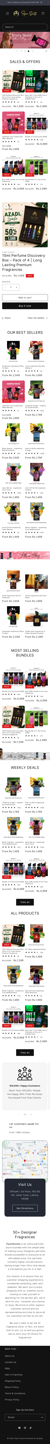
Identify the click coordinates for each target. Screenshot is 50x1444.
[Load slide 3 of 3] (28, 51)
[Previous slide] (17, 51)
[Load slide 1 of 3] (21, 51)
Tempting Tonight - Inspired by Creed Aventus (35, 406)
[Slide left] (19, 1114)
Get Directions (25, 1208)
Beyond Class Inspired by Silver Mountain (34, 992)
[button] (7, 13)
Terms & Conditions (15, 1393)
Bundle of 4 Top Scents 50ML (36, 137)
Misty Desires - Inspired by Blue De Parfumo (12, 449)
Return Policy (12, 1387)
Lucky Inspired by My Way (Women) (35, 367)
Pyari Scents (20, 1438)
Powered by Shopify (34, 1438)
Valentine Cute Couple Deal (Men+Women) (12, 137)
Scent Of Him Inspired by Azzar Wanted (11, 528)
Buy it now (25, 306)
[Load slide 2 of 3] (25, 51)
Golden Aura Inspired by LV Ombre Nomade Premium (35, 632)
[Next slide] (33, 51)
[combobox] (25, 27)
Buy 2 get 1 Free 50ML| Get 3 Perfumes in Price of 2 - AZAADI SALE (36, 97)
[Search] (44, 27)
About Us (9, 1356)
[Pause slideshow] (47, 51)
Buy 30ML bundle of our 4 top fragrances (13, 180)
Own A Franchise (14, 1374)
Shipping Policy (13, 1381)
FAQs (7, 1368)
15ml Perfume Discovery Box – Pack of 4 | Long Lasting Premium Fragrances (13, 97)
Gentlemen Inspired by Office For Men (13, 367)
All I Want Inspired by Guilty (35, 949)
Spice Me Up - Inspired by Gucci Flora (12, 489)
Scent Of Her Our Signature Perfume (35, 489)
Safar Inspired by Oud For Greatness (11, 596)
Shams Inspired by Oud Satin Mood (36, 596)
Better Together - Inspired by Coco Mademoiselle (36, 528)
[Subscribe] (42, 1417)
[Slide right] (30, 1114)
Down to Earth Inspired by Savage (34, 449)
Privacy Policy (12, 1399)
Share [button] (8, 318)
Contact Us (10, 1362)
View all (25, 902)
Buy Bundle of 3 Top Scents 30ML (35, 180)
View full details (36, 318)
